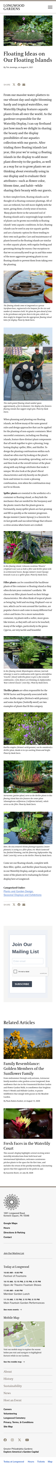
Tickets (41, 1461)
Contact (8, 1237)
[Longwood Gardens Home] (15, 7)
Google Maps (10, 1223)
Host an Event (13, 1400)
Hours (31, 1461)
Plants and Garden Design (18, 891)
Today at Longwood (14, 1461)
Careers (8, 1409)
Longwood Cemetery (14, 1418)
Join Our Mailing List (14, 1253)
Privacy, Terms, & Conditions (18, 1422)
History (8, 1379)
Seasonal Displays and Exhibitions (23, 894)
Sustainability (13, 1386)
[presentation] (28, 1043)
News (7, 1393)
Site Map (8, 1426)
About (8, 1372)
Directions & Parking (14, 1232)
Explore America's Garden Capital (21, 1451)
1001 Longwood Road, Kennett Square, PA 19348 (16, 1214)
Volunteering (10, 1413)
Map (50, 1461)
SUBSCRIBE (22, 984)
